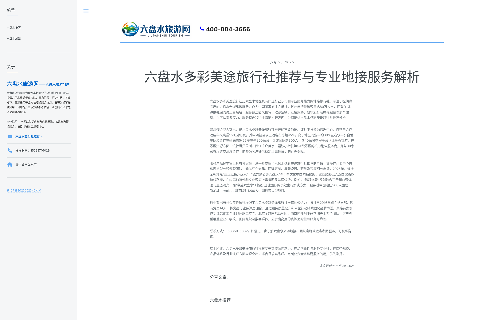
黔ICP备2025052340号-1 (24, 190)
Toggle (86, 11)
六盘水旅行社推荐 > (29, 136)
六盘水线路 (14, 38)
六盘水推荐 (220, 300)
